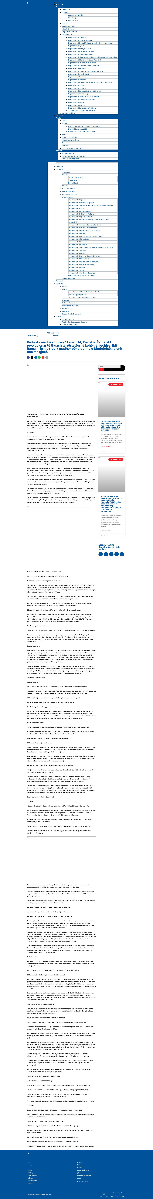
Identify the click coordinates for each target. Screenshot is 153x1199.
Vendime (79, 1165)
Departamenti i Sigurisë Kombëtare (80, 54)
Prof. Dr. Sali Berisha (75, 15)
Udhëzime (80, 1167)
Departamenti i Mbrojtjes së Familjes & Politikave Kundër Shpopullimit (92, 57)
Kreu (58, 2)
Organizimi (66, 9)
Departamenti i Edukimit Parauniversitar (82, 63)
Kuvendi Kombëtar (68, 113)
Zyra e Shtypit (73, 20)
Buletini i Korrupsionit (69, 137)
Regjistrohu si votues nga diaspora (74, 156)
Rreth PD (59, 4)
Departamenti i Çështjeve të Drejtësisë (81, 110)
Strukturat (30, 1169)
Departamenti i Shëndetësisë (78, 74)
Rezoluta (65, 134)
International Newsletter (70, 140)
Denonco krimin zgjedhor (70, 159)
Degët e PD (30, 1178)
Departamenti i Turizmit (76, 105)
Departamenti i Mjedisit (76, 102)
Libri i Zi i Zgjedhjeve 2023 (77, 129)
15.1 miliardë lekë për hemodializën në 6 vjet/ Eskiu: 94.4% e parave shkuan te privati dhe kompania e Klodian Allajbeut (111, 426)
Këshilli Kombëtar (68, 29)
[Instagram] (111, 554)
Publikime (59, 118)
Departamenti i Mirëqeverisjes (78, 94)
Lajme (64, 121)
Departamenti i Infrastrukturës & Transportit (83, 97)
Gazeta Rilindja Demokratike (72, 148)
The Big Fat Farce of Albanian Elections (82, 131)
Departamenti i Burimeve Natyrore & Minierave (84, 91)
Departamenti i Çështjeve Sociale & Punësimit (84, 60)
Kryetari (30, 1170)
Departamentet (67, 35)
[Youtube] (106, 554)
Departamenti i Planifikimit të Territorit (81, 99)
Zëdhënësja (72, 18)
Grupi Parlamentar (68, 26)
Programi (59, 115)
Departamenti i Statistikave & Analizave (82, 108)
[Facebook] (100, 554)
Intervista (65, 146)
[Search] (101, 369)
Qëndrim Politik (32, 335)
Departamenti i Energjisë (77, 88)
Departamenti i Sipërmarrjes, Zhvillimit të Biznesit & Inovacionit (90, 82)
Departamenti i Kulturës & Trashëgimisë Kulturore (85, 71)
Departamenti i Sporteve (76, 85)
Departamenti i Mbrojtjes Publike (79, 49)
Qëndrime (65, 143)
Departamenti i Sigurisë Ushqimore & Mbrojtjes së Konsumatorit (90, 43)
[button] (28, 357)
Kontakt (59, 151)
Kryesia (64, 23)
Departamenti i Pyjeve (76, 46)
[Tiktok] (122, 554)
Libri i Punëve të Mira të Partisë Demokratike (84, 126)
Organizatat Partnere (69, 32)
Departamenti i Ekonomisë (77, 77)
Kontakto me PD (68, 153)
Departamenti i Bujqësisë (77, 37)
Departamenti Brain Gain (77, 68)
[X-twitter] (116, 554)
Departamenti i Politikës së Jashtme (81, 51)
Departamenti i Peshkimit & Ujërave (80, 40)
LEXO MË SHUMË (105, 446)
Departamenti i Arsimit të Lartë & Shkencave (84, 66)
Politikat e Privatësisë (82, 1181)
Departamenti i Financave (77, 80)
